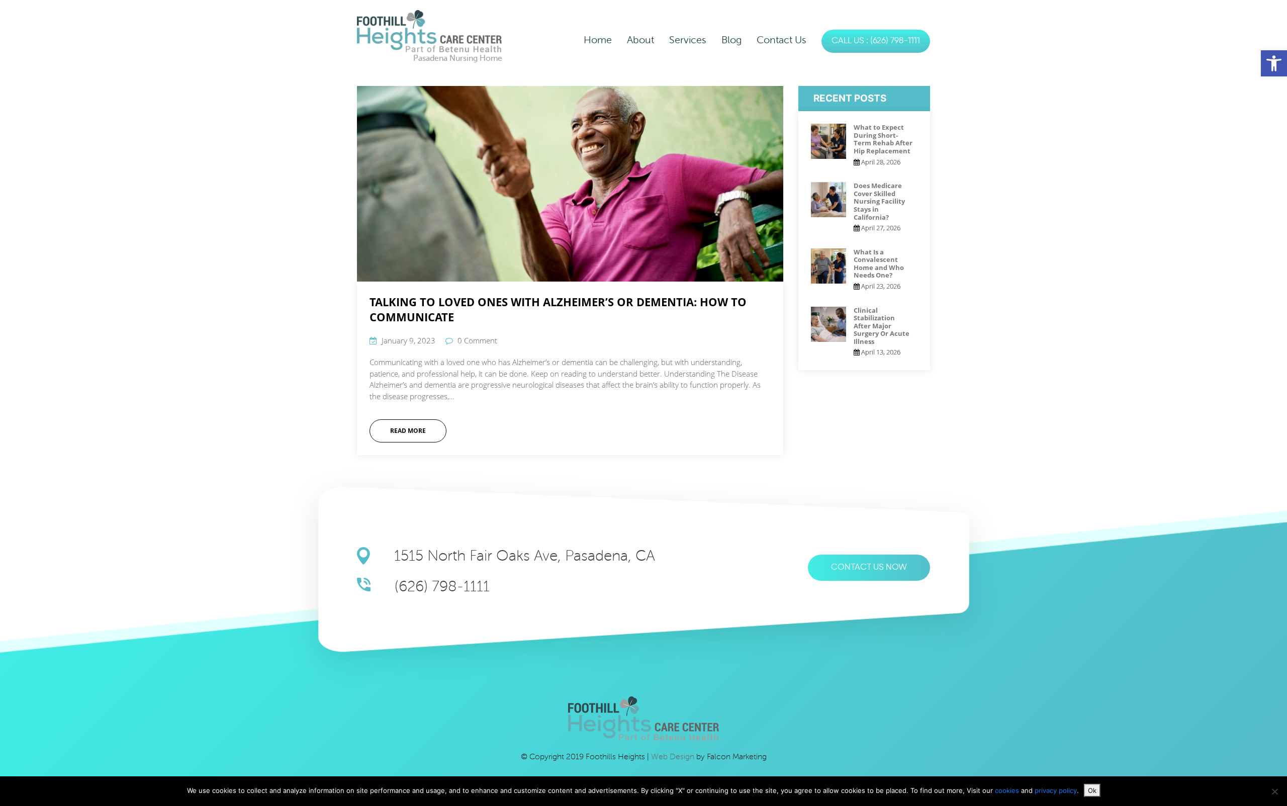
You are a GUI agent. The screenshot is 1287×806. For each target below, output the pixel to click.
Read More (408, 430)
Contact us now (869, 567)
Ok (1092, 790)
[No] (1274, 791)
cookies (1008, 790)
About (640, 40)
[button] (1274, 63)
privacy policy (1056, 790)
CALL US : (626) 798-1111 (876, 41)
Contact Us (781, 40)
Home (598, 40)
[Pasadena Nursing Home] (429, 31)
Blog (731, 40)
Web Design (673, 756)
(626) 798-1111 (442, 586)
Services (687, 40)
